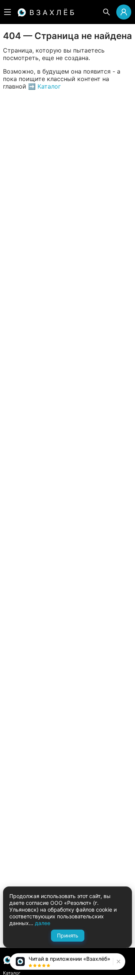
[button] (117, 961)
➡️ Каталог (43, 86)
